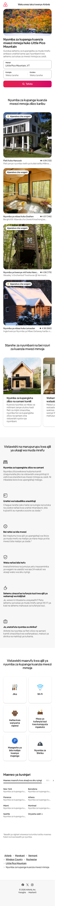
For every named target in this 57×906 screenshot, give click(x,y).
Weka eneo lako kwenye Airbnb (34, 4)
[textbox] (15, 75)
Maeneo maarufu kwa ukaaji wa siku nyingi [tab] (22, 780)
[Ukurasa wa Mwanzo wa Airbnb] (5, 4)
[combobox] (27, 65)
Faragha (22, 892)
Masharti (32, 892)
